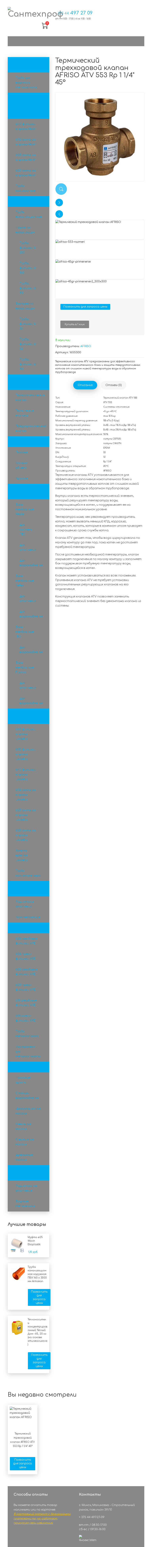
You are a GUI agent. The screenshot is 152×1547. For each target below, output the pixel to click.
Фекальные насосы (23, 1126)
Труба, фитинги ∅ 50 (28, 324)
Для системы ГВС (26, 529)
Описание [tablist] (85, 385)
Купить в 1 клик (75, 324)
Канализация (21, 201)
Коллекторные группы (22, 1173)
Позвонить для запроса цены (39, 1297)
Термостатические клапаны (26, 382)
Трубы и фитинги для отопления (25, 65)
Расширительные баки (25, 491)
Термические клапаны (25, 413)
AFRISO (85, 346)
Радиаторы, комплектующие (24, 888)
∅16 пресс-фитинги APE (26, 1018)
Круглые (22, 478)
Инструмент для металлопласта (28, 1051)
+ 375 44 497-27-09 (91, 1517)
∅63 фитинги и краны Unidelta (26, 734)
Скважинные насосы (25, 1142)
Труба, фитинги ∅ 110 (28, 288)
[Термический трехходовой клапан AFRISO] (99, 136)
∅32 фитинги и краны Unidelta (26, 794)
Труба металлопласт (27, 1034)
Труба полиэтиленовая (28, 873)
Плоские (22, 452)
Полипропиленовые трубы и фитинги (26, 111)
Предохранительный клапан (31, 428)
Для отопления (28, 547)
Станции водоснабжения (27, 1095)
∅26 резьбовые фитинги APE (26, 941)
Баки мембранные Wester (25, 509)
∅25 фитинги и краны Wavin (26, 157)
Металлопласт (23, 927)
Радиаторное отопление (26, 1188)
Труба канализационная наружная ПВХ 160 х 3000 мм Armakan (37, 1274)
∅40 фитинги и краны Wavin (26, 126)
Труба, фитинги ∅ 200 (28, 248)
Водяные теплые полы (25, 1204)
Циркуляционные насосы (28, 1111)
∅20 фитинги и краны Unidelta (26, 835)
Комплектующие (28, 917)
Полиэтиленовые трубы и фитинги (25, 716)
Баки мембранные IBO (25, 632)
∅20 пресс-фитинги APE (26, 987)
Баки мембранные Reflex (25, 580)
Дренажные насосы (24, 1157)
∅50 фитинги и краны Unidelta (26, 754)
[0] (45, 27)
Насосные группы (23, 1080)
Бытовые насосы (24, 1066)
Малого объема (22, 465)
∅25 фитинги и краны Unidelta (26, 815)
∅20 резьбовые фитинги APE (26, 972)
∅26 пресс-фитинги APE (26, 956)
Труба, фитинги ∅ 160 (28, 268)
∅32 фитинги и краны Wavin (26, 142)
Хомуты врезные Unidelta (22, 855)
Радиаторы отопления (25, 904)
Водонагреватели (26, 441)
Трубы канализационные (29, 214)
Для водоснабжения (31, 563)
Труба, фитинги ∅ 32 (28, 344)
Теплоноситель (23, 98)
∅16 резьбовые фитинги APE (26, 1003)
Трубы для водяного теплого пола (26, 82)
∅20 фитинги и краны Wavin (26, 173)
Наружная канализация (25, 230)
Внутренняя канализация (25, 306)
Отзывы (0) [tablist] (113, 385)
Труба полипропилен (26, 188)
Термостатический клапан (30, 397)
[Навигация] (140, 41)
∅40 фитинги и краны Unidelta (26, 774)
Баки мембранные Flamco (25, 667)
